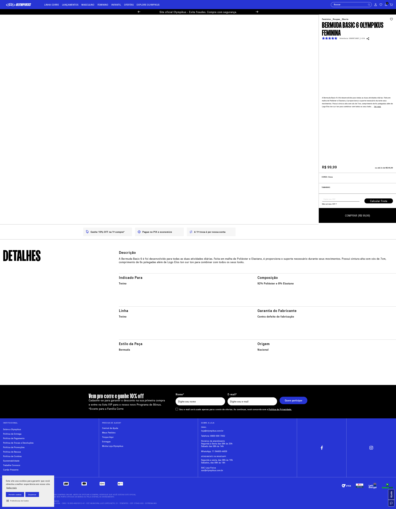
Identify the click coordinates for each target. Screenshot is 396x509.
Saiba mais (11, 487)
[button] (17, 500)
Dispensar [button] (32, 494)
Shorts (345, 19)
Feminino (326, 19)
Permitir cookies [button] (15, 494)
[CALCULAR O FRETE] (378, 200)
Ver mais (377, 98)
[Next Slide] (257, 12)
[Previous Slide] (139, 12)
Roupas (336, 19)
